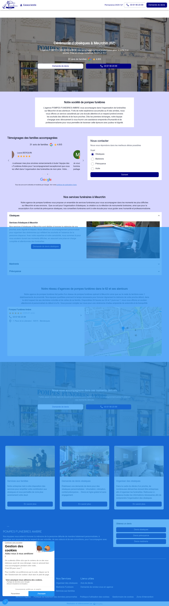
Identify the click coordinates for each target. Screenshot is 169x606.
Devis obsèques (141, 530)
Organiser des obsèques (67, 583)
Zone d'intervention (145, 597)
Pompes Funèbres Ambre (20, 310)
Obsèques (99, 154)
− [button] (87, 312)
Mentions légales (23, 597)
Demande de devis (156, 5)
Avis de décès (87, 583)
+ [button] (87, 309)
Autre (97, 169)
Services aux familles (65, 591)
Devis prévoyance (141, 536)
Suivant (124, 175)
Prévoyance (100, 164)
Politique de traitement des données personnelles (55, 597)
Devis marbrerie (141, 542)
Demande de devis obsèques (46, 246)
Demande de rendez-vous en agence (97, 587)
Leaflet (159, 355)
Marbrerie (99, 159)
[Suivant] (83, 160)
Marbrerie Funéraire (64, 587)
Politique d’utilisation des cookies (94, 597)
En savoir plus (30, 504)
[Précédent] (8, 160)
